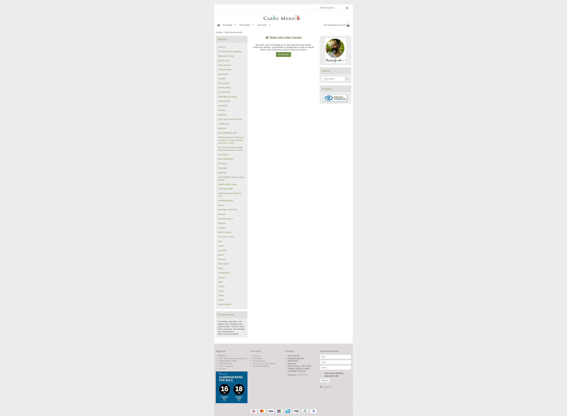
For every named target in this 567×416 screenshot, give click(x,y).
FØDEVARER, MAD (226, 56)
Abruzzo (221, 205)
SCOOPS (221, 79)
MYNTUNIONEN (224, 304)
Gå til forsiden (283, 54)
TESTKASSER (224, 83)
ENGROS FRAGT (225, 70)
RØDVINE (222, 173)
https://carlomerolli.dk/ (228, 334)
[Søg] (347, 7)
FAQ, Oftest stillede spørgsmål (230, 52)
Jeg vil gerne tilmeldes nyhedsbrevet (337, 374)
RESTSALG (222, 164)
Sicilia (220, 282)
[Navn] (335, 356)
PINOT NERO (223, 264)
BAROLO (221, 47)
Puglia (220, 268)
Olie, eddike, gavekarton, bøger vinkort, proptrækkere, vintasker (230, 148)
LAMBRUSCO (223, 124)
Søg (346, 78)
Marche (221, 255)
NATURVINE (223, 74)
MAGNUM (222, 128)
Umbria (221, 295)
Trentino (221, 291)
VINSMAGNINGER (225, 201)
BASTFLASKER (224, 88)
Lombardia (222, 250)
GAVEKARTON (224, 101)
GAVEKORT (223, 106)
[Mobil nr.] (335, 367)
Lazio (220, 241)
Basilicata (222, 214)
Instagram (326, 387)
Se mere (222, 368)
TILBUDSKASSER (225, 189)
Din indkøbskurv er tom (335, 25)
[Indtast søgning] (333, 7)
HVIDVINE (222, 115)
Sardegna (222, 277)
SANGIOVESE (223, 273)
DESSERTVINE (224, 92)
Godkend (324, 380)
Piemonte (222, 259)
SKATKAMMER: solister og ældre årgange (231, 178)
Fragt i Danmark (224, 65)
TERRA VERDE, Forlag (227, 184)
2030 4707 (303, 375)
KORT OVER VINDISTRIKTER (230, 119)
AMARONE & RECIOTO (227, 210)
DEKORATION (223, 61)
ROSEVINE (222, 168)
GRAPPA (221, 110)
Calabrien (222, 223)
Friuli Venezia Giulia (226, 237)
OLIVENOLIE (223, 155)
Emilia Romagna (224, 232)
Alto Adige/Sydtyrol (225, 219)
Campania (222, 228)
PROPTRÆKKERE (225, 159)
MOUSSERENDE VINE (227, 133)
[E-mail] (335, 362)
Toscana (221, 286)
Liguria (221, 246)
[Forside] (218, 25)
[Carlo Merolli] (283, 16)
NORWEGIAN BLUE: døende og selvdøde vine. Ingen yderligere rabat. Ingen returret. (231, 140)
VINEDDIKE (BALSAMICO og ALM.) (229, 194)
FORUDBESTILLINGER (227, 97)
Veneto (221, 300)
